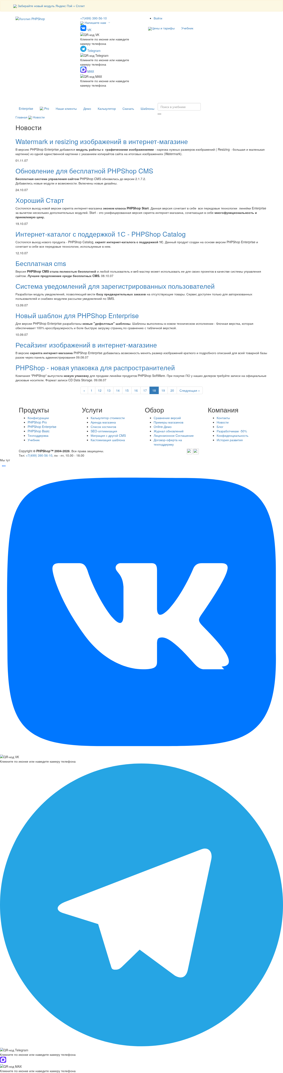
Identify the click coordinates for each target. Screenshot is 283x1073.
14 (118, 390)
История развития (230, 440)
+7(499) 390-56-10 (93, 18)
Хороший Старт (39, 200)
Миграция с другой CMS (108, 435)
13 (109, 390)
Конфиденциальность (232, 435)
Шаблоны (147, 108)
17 (145, 390)
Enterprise (26, 108)
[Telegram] (189, 451)
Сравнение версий (167, 418)
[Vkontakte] (196, 451)
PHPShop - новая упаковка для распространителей (95, 367)
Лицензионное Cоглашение (174, 435)
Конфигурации (38, 418)
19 (163, 390)
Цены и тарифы (163, 28)
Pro (46, 108)
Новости (39, 117)
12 (99, 390)
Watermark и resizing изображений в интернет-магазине (101, 141)
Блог (220, 426)
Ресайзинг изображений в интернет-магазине (86, 344)
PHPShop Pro (37, 422)
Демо (87, 108)
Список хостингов (103, 426)
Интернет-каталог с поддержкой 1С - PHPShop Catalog (100, 234)
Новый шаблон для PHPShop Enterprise (77, 315)
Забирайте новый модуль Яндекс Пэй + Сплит (51, 6)
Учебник (187, 28)
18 (154, 390)
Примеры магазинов (168, 422)
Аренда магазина (103, 422)
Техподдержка (38, 435)
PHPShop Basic (39, 431)
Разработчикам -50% (232, 431)
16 (136, 390)
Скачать (128, 108)
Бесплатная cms (40, 263)
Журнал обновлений (169, 431)
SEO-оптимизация (104, 431)
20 (172, 390)
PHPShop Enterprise (42, 426)
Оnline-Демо (163, 426)
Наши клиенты (66, 108)
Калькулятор (107, 108)
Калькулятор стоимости (108, 418)
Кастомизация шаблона (108, 440)
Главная (21, 117)
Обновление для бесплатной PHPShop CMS (84, 170)
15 (127, 390)
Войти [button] (158, 18)
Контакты (223, 418)
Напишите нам (95, 22)
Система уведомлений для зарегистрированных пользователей (115, 286)
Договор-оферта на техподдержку (168, 442)
